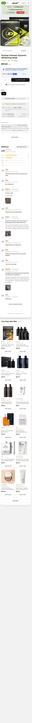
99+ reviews (14, 60)
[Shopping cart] (28, 3)
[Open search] (7, 3)
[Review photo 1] (8, 201)
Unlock (21, 12)
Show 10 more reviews (15, 304)
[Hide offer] (26, 12)
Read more (14, 137)
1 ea (4, 93)
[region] (15, 31)
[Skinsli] (15, 3)
